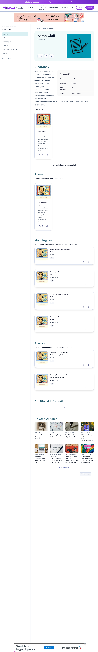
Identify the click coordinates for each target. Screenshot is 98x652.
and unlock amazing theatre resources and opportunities (49, 2)
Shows (5, 38)
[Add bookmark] (47, 154)
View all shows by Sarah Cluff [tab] (64, 165)
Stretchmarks (54, 255)
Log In (80, 7)
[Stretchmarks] (43, 120)
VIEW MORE (64, 468)
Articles (5, 53)
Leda (51, 274)
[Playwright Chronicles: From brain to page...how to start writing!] (56, 448)
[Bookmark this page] (46, 56)
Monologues (7, 41)
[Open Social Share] (51, 56)
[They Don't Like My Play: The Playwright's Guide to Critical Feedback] (71, 448)
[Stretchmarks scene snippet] (42, 358)
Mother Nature (54, 252)
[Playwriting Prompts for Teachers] (56, 426)
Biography (6, 34)
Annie (52, 319)
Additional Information (10, 49)
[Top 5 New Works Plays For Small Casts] (71, 426)
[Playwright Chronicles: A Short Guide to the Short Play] (41, 448)
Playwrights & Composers (41, 28)
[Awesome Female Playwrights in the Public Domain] (41, 426)
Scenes (5, 45)
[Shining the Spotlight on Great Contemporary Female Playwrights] (87, 426)
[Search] (73, 8)
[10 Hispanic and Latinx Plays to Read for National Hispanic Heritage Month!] (87, 448)
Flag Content (86, 474)
